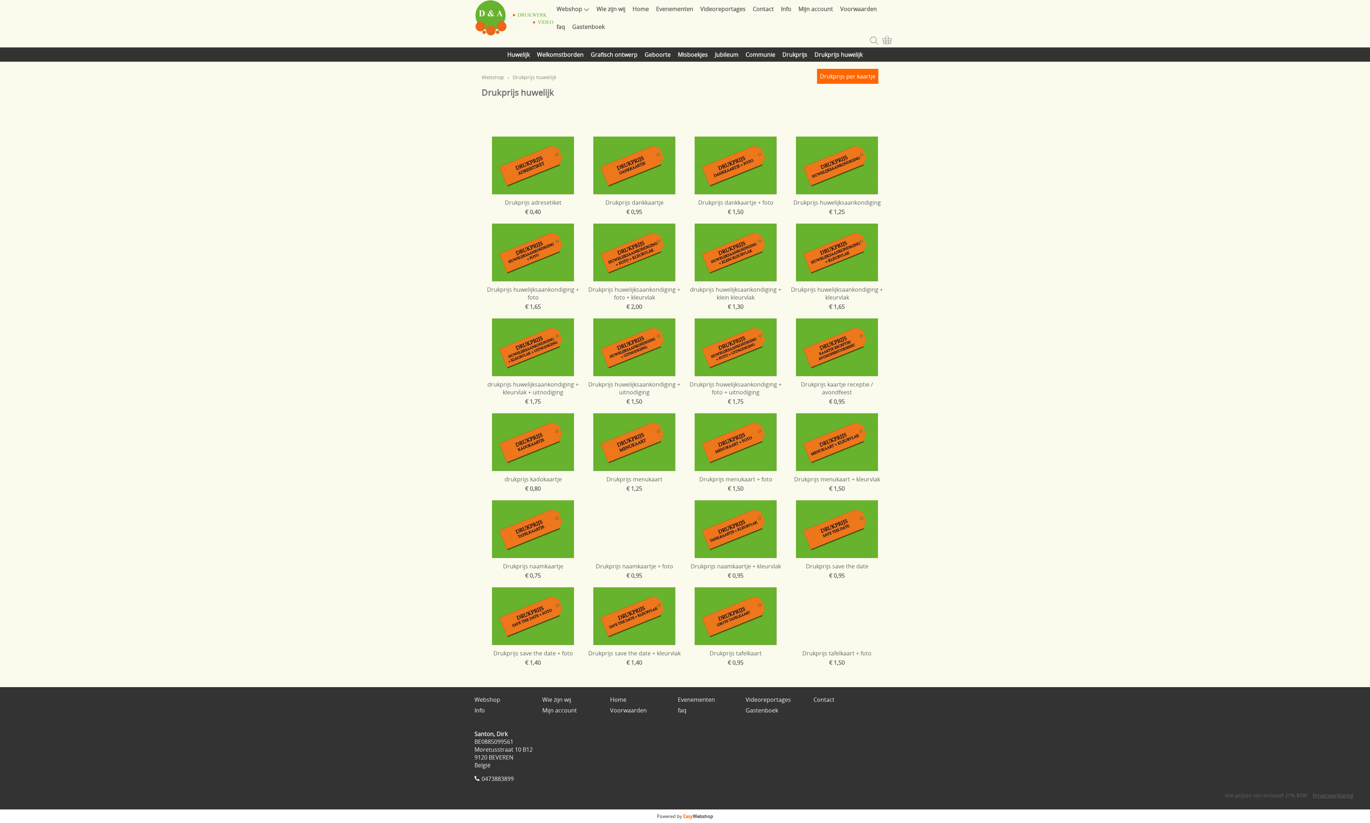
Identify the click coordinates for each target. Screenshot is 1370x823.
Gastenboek (588, 27)
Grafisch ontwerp (614, 54)
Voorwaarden (858, 9)
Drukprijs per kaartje (848, 76)
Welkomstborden (560, 54)
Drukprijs (794, 54)
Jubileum (727, 54)
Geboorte (658, 54)
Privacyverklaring (1333, 795)
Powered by (685, 816)
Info (786, 9)
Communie (760, 54)
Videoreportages (723, 9)
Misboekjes (693, 54)
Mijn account (815, 9)
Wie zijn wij (611, 9)
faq (561, 27)
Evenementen (674, 9)
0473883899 (498, 779)
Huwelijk (518, 54)
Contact (763, 9)
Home (641, 9)
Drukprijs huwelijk (839, 54)
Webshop (569, 9)
